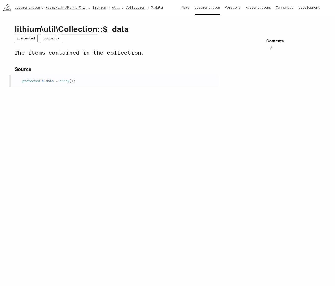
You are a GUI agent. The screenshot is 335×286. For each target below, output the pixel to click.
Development (309, 7)
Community (285, 7)
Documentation (207, 7)
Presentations (258, 7)
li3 (5, 6)
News (186, 7)
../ (269, 48)
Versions (233, 7)
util (50, 28)
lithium (28, 28)
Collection (77, 28)
